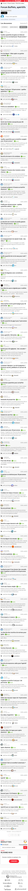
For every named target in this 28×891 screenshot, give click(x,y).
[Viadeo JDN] (20, 886)
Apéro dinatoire (5, 747)
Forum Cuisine (11, 3)
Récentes (5, 27)
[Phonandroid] (20, 889)
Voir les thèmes (12, 19)
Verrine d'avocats (6, 648)
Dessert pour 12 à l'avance (9, 793)
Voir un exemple (23, 844)
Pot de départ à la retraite (9, 539)
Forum (5, 3)
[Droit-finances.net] (20, 883)
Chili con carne (5, 602)
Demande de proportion (8, 399)
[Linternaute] (7, 883)
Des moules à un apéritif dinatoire (11, 821)
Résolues (24, 27)
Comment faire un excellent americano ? (13, 763)
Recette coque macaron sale (10, 523)
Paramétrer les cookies (16, 872)
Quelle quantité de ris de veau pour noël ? (13, 256)
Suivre (5, 12)
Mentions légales (5, 873)
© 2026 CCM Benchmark (21, 873)
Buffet (3, 445)
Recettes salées (20, 3)
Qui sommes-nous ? (7, 871)
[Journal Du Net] (20, 880)
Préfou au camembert (7, 106)
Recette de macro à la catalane (10, 156)
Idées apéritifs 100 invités (9, 335)
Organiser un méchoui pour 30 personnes (13, 474)
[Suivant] (18, 835)
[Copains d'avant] (7, 886)
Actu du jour (5, 844)
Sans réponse (14, 27)
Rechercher (23, 23)
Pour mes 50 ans (6, 460)
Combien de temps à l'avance (10, 493)
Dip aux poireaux (6, 508)
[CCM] (7, 880)
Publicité (17, 871)
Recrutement (22, 871)
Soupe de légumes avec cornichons (12, 273)
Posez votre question (11, 16)
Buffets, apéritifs (24, 31)
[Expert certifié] (18, 114)
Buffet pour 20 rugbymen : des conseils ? (13, 349)
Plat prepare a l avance (8, 617)
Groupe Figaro (12, 873)
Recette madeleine (6, 554)
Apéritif (3, 778)
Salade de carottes (7, 415)
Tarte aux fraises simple (8, 586)
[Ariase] (7, 889)
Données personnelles (6, 872)
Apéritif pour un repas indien (9, 807)
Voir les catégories (4, 19)
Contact (13, 871)
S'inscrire (14, 861)
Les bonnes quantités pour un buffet (12, 383)
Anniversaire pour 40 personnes (10, 430)
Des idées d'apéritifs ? (7, 715)
